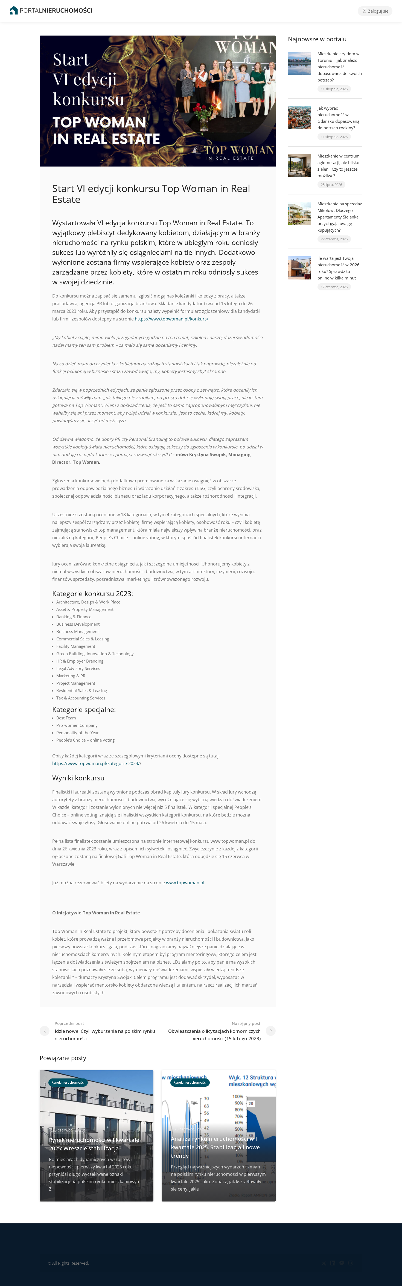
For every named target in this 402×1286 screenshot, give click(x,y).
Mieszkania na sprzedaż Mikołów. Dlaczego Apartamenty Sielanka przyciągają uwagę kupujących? (339, 217)
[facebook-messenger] (341, 1263)
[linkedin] (332, 1263)
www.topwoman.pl (185, 883)
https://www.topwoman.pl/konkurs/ (171, 319)
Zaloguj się (377, 11)
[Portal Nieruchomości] (51, 10)
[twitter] (323, 1263)
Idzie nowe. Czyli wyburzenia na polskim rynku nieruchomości (105, 1031)
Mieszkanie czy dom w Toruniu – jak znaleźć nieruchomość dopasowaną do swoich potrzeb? (339, 67)
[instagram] (350, 1263)
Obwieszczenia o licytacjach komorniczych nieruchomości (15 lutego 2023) (214, 1031)
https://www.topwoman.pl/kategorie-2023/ (96, 763)
